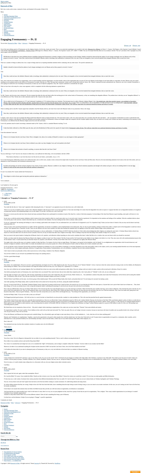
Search (5, 14)
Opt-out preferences (9, 35)
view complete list (5, 445)
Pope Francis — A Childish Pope (12, 460)
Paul (2, 190)
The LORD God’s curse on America (13, 456)
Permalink (6, 204)
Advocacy (12, 190)
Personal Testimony (9, 31)
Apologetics (7, 23)
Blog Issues (8, 193)
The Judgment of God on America (13, 451)
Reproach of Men (6, 6)
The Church (7, 26)
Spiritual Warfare (8, 22)
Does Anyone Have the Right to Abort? (14, 459)
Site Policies (7, 34)
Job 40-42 (3, 442)
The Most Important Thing (11, 16)
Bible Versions (8, 25)
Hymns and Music (8, 28)
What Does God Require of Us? (12, 17)
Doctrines (6, 20)
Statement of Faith (8, 19)
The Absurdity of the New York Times (14, 457)
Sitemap (6, 32)
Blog (5, 29)
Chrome (7, 195)
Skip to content (4, 1)
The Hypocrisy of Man (10, 454)
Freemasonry (10, 189)
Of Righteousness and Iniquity (12, 453)
